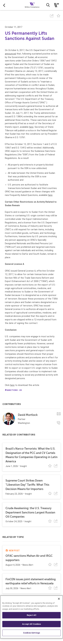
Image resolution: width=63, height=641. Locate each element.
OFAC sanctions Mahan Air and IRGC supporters (29, 557)
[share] (52, 15)
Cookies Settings (31, 633)
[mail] (59, 413)
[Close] (59, 598)
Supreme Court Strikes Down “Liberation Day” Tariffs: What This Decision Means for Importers (27, 485)
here (31, 127)
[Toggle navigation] (56, 5)
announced (10, 53)
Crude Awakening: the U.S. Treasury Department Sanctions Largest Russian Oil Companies (30, 512)
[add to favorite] (58, 15)
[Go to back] (4, 5)
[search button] (48, 5)
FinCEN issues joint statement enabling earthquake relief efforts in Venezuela (31, 581)
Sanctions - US (14, 390)
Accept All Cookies (31, 624)
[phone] (59, 422)
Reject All (31, 615)
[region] (31, 617)
